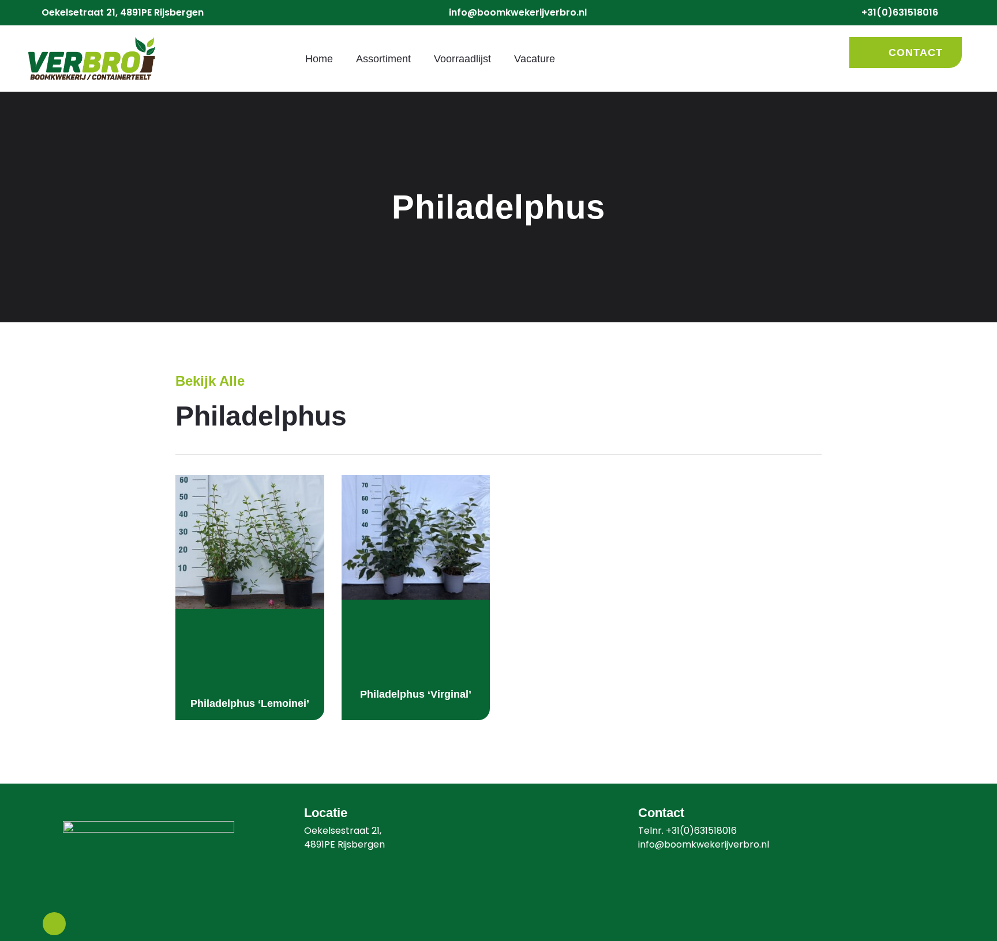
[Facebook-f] (54, 923)
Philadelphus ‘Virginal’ (415, 694)
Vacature (534, 59)
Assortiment (383, 59)
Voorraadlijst (462, 59)
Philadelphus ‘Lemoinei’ (249, 703)
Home (319, 59)
